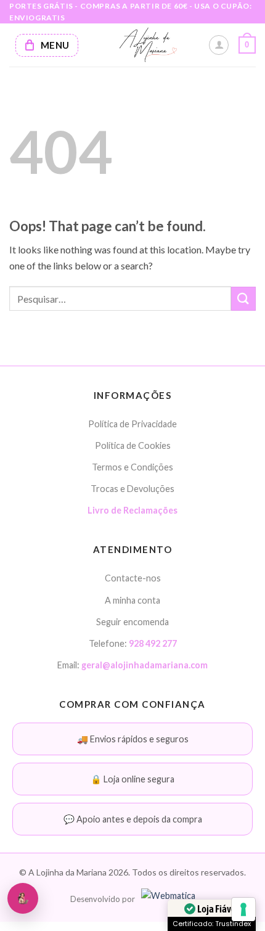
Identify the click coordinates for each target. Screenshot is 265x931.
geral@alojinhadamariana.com (144, 665)
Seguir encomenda (132, 622)
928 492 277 (153, 643)
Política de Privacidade (132, 424)
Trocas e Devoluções (132, 488)
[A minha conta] (219, 45)
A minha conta (132, 600)
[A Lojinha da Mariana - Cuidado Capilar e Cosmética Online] (148, 45)
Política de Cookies (133, 445)
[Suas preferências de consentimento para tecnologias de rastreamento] (243, 909)
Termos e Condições (132, 467)
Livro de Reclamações (132, 510)
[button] (247, 45)
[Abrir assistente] (22, 898)
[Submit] (243, 299)
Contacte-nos (133, 578)
